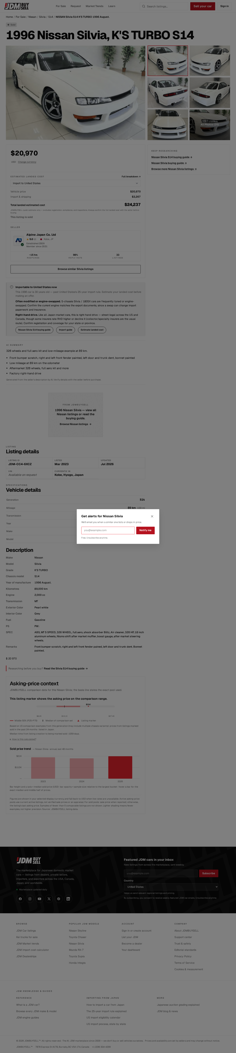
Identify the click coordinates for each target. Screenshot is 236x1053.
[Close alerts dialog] (152, 516)
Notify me (145, 530)
